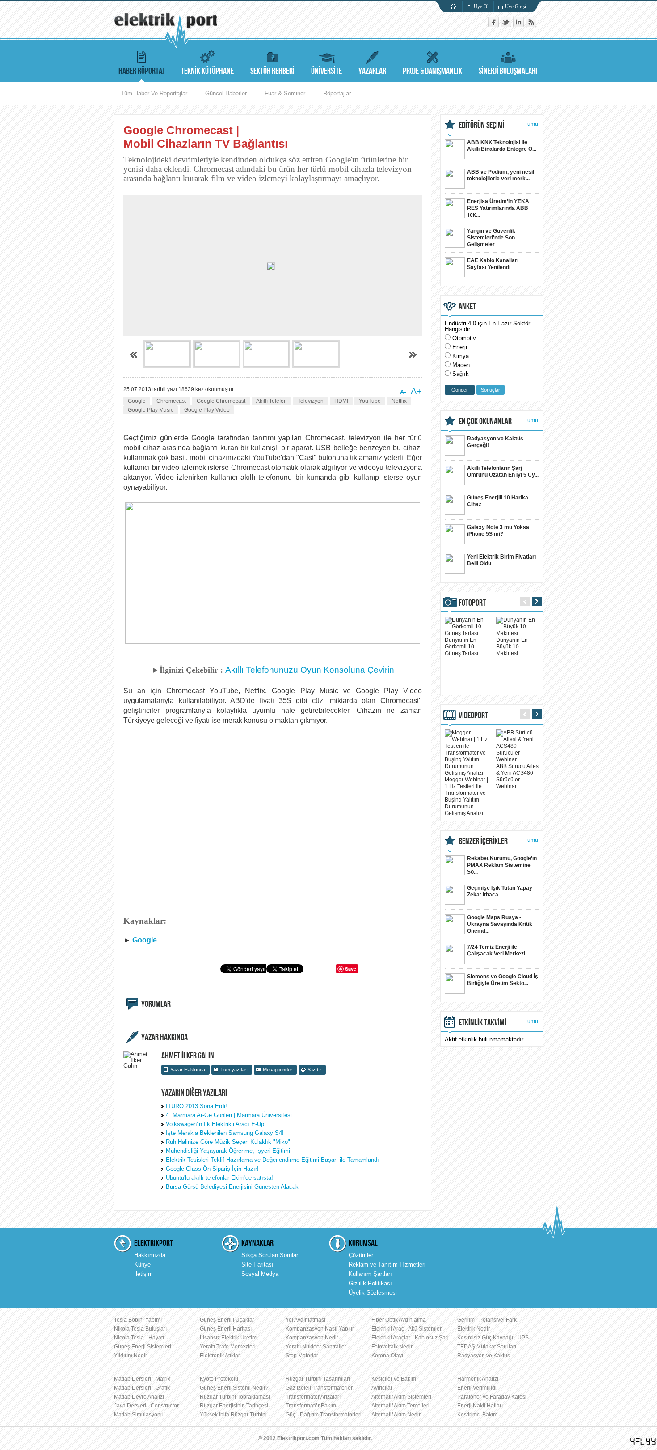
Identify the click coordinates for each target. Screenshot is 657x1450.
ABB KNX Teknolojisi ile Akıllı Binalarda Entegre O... (501, 145)
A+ (416, 391)
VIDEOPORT (473, 715)
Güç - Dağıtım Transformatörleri (324, 1414)
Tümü (531, 124)
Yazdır (314, 1069)
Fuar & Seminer (285, 93)
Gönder (459, 389)
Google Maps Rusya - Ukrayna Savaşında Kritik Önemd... (499, 924)
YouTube (370, 401)
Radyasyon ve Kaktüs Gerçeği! (495, 441)
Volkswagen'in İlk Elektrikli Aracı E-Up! (216, 1124)
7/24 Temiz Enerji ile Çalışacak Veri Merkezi (496, 950)
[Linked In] (519, 25)
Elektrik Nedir (473, 1328)
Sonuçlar (490, 389)
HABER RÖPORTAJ (141, 71)
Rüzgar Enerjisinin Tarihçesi (234, 1405)
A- (403, 392)
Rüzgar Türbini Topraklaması (235, 1396)
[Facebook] (494, 25)
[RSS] (531, 25)
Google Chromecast (221, 401)
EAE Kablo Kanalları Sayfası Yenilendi (492, 263)
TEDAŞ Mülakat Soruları (486, 1346)
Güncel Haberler (226, 93)
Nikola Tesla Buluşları (140, 1328)
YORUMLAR (156, 1004)
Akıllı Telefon (271, 401)
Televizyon (311, 401)
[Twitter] (507, 25)
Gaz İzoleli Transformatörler (319, 1387)
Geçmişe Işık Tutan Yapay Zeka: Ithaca (499, 891)
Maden (461, 365)
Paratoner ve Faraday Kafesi (491, 1396)
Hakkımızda (149, 1255)
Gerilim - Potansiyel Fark (487, 1319)
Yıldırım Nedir (130, 1355)
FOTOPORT (472, 602)
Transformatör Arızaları (313, 1396)
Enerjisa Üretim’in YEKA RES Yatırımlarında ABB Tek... (498, 208)
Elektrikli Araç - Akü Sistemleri (407, 1328)
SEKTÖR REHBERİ (272, 71)
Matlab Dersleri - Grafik (142, 1387)
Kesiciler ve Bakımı (394, 1379)
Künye (142, 1264)
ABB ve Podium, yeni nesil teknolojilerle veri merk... (500, 175)
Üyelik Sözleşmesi (373, 1293)
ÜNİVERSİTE (326, 71)
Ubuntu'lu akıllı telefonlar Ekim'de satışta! (219, 1177)
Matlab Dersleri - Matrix (142, 1379)
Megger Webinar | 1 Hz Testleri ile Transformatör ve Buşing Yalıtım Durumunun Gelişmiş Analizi (466, 796)
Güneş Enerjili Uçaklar (227, 1319)
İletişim (143, 1274)
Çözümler (361, 1255)
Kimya (460, 356)
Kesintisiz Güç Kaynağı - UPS (493, 1337)
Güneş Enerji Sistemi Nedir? (234, 1387)
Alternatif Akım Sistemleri (401, 1396)
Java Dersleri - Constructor (146, 1405)
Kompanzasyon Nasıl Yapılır (320, 1328)
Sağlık (460, 374)
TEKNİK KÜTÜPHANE (207, 71)
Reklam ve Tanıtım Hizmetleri (387, 1264)
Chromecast (171, 401)
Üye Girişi (515, 6)
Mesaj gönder (277, 1069)
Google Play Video (207, 410)
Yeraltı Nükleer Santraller (316, 1346)
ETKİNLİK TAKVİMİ (482, 1022)
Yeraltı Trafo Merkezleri (228, 1346)
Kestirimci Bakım (477, 1414)
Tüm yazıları (234, 1069)
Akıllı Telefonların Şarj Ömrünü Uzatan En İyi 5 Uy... (503, 471)
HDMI (341, 401)
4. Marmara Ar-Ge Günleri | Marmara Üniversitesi (229, 1115)
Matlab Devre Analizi (139, 1396)
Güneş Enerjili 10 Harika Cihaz (497, 501)
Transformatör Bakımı (311, 1405)
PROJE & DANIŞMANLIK (432, 71)
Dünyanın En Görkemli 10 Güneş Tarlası (461, 647)
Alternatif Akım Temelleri (400, 1405)
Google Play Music (150, 410)
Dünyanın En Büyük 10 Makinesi (512, 647)
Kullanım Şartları (370, 1274)
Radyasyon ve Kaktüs (483, 1355)
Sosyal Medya (259, 1274)
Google (137, 401)
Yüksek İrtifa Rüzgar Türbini (233, 1414)
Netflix (399, 401)
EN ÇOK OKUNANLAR (485, 421)
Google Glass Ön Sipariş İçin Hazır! (212, 1168)
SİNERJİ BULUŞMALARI (508, 71)
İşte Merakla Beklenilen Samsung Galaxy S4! (225, 1133)
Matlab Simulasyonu (139, 1414)
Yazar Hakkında (187, 1069)
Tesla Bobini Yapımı (138, 1319)
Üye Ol (481, 6)
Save (350, 968)
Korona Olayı (387, 1355)
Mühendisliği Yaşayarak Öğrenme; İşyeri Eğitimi (228, 1150)
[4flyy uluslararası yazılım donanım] (643, 1442)
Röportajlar (337, 93)
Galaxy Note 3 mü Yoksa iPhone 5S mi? (498, 530)
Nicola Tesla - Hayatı (139, 1337)
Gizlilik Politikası (370, 1283)
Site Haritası (257, 1264)
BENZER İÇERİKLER (483, 841)
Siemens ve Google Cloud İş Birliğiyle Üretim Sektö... (502, 979)
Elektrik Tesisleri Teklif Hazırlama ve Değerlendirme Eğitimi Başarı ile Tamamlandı (272, 1159)
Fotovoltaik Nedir (392, 1346)
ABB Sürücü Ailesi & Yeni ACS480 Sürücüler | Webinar (518, 776)
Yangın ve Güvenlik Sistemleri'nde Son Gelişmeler (491, 237)
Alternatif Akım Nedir (396, 1414)
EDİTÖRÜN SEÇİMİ (482, 125)
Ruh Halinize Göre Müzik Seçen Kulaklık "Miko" (228, 1142)
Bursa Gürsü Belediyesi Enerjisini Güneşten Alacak (232, 1186)
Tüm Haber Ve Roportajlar (154, 93)
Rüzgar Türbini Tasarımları (318, 1379)
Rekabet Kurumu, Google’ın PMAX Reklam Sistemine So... (502, 865)
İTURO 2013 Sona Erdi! (196, 1106)
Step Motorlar (302, 1355)
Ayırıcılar (381, 1387)
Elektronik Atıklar (220, 1355)
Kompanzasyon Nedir (312, 1337)
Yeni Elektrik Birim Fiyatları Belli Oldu (501, 560)
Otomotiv (464, 338)
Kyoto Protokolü (219, 1379)
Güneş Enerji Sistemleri (142, 1346)
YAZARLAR (372, 71)
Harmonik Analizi (477, 1379)
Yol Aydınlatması (305, 1319)
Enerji (459, 347)
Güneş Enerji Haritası (226, 1328)
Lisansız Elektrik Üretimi (229, 1337)
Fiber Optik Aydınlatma (398, 1319)
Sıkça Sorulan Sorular (269, 1255)
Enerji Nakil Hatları (480, 1405)
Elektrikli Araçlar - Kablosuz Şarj (410, 1337)
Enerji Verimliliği (477, 1387)
